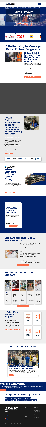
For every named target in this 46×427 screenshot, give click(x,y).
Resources (29, 7)
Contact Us (26, 418)
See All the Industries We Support (22, 306)
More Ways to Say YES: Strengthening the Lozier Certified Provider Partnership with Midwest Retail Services (22, 366)
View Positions (3, 389)
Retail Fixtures (12, 7)
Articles (25, 411)
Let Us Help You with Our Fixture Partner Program (31, 77)
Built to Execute (23, 12)
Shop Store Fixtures (8, 153)
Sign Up (40, 0)
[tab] (9, 398)
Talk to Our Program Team (22, 23)
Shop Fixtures (7, 8)
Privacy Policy (26, 420)
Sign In (38, 0)
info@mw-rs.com (36, 414)
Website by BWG (19, 423)
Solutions (6, 7)
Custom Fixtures (18, 7)
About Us (34, 7)
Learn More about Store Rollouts (22, 264)
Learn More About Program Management (12, 329)
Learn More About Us (12, 225)
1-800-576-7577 (36, 417)
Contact (39, 7)
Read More (11, 375)
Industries (24, 7)
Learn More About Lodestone (9, 192)
